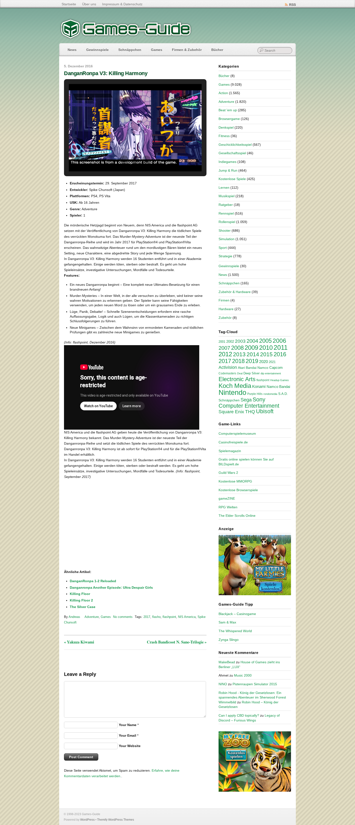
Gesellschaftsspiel (232, 153)
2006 (279, 340)
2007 (224, 348)
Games (156, 50)
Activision (228, 367)
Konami (259, 386)
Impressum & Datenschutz (122, 4)
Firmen (224, 300)
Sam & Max (227, 622)
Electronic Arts (237, 379)
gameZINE (227, 498)
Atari (241, 368)
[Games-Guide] (126, 37)
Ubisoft (264, 411)
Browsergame (229, 119)
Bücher (217, 50)
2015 (266, 354)
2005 (265, 340)
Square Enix (231, 411)
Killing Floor (80, 594)
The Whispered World (235, 631)
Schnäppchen (129, 50)
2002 (230, 341)
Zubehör (225, 318)
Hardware (226, 309)
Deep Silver (251, 373)
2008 (237, 347)
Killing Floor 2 (81, 600)
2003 (240, 341)
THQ (250, 411)
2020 (263, 361)
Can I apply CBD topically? (239, 715)
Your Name (127, 725)
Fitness (224, 136)
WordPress (87, 819)
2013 (239, 354)
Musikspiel (226, 196)
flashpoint (169, 617)
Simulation (226, 239)
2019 (252, 361)
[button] (124, 159)
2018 (238, 361)
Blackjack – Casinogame (237, 614)
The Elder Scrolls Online (237, 515)
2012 (225, 354)
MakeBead (227, 662)
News (72, 50)
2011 (281, 347)
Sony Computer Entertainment (249, 402)
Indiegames (227, 162)
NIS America (187, 617)
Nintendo (232, 392)
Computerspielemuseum (237, 433)
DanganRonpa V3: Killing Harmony (105, 73)
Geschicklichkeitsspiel (235, 145)
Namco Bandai (278, 387)
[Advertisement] (104, 554)
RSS (292, 5)
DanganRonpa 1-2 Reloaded (93, 581)
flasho (156, 617)
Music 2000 (243, 675)
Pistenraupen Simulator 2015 (255, 684)
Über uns (89, 4)
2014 (253, 354)
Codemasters (227, 373)
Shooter (225, 230)
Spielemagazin (230, 451)
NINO (223, 684)
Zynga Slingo (229, 640)
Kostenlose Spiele (232, 179)
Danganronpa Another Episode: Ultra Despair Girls (111, 587)
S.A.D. (283, 394)
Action (223, 93)
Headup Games (279, 380)
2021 (272, 362)
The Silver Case (82, 607)
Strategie (225, 256)
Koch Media (235, 385)
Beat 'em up (228, 110)
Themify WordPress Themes (115, 819)
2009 (251, 347)
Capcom (276, 368)
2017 (146, 617)
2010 (266, 347)
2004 (252, 341)
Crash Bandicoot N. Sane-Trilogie (176, 642)
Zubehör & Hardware (235, 292)
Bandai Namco (257, 368)
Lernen (224, 187)
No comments (123, 617)
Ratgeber (226, 205)
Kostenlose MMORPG (235, 481)
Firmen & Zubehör (187, 50)
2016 (280, 354)
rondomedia (270, 393)
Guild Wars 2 (228, 473)
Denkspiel (226, 127)
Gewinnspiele (97, 50)
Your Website (130, 746)
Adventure (92, 617)
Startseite (69, 4)
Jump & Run (228, 170)
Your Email (127, 735)
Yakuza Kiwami (79, 642)
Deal (239, 373)
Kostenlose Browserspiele (238, 490)
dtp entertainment (271, 373)
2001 (222, 341)
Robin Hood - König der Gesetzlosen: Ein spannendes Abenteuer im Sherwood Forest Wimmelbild (252, 697)
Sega (246, 399)
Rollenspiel (227, 222)
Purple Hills (255, 394)
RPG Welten (228, 507)
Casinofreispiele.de (233, 442)
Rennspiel (226, 213)
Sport (223, 248)
